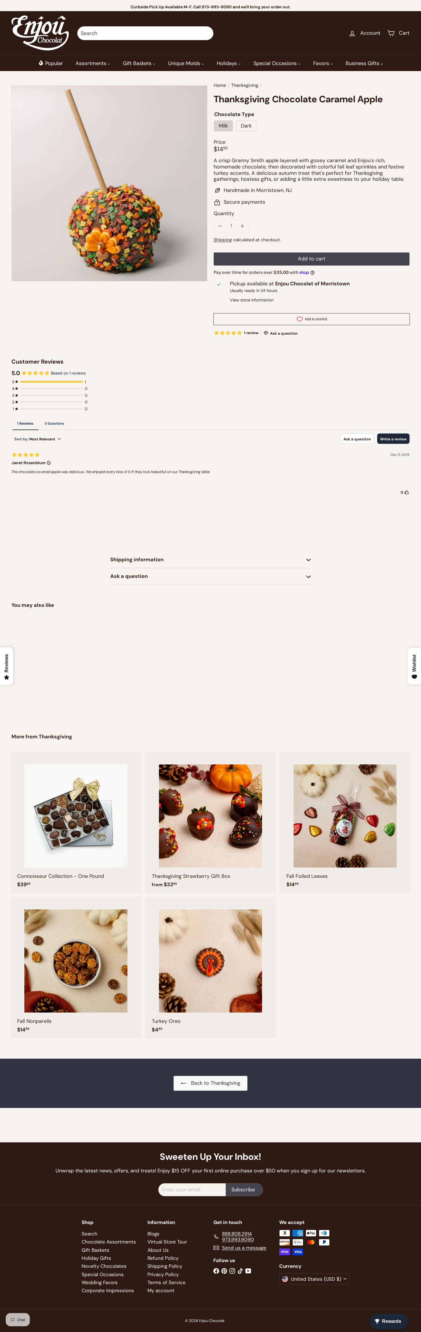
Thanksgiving (244, 85)
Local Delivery (219, 6)
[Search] (206, 33)
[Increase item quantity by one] (242, 226)
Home (220, 85)
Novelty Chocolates (104, 1266)
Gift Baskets (95, 1250)
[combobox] (145, 33)
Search (89, 1234)
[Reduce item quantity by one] (220, 226)
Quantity (224, 214)
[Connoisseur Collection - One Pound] (75, 823)
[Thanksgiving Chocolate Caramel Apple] (42, 667)
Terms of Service (166, 1282)
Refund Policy (162, 1258)
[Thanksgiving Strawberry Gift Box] (210, 823)
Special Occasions (103, 1274)
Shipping (223, 240)
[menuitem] (50, 63)
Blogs (153, 1234)
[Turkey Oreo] (210, 967)
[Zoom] (109, 183)
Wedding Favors (100, 1282)
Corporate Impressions (108, 1290)
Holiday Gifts (96, 1258)
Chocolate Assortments (109, 1242)
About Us (158, 1250)
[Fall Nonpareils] (75, 967)
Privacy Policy (163, 1274)
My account (160, 1290)
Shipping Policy (164, 1266)
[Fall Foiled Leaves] (345, 823)
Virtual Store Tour (167, 1242)
